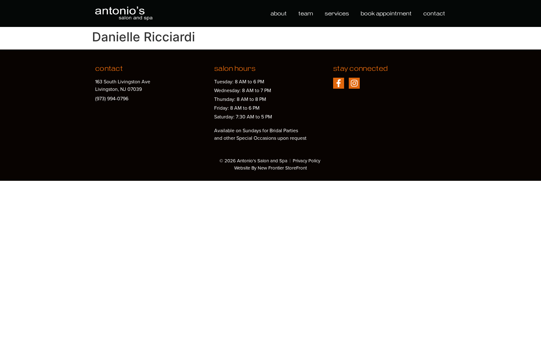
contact (434, 13)
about (278, 13)
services (337, 13)
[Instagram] (354, 83)
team (305, 13)
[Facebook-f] (338, 83)
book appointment (386, 13)
